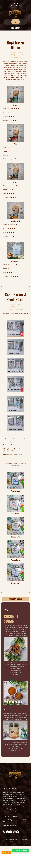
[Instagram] (7, 831)
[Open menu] (15, 21)
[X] (10, 831)
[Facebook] (14, 831)
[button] (20, 850)
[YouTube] (17, 831)
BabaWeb (18, 841)
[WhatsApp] (3, 831)
